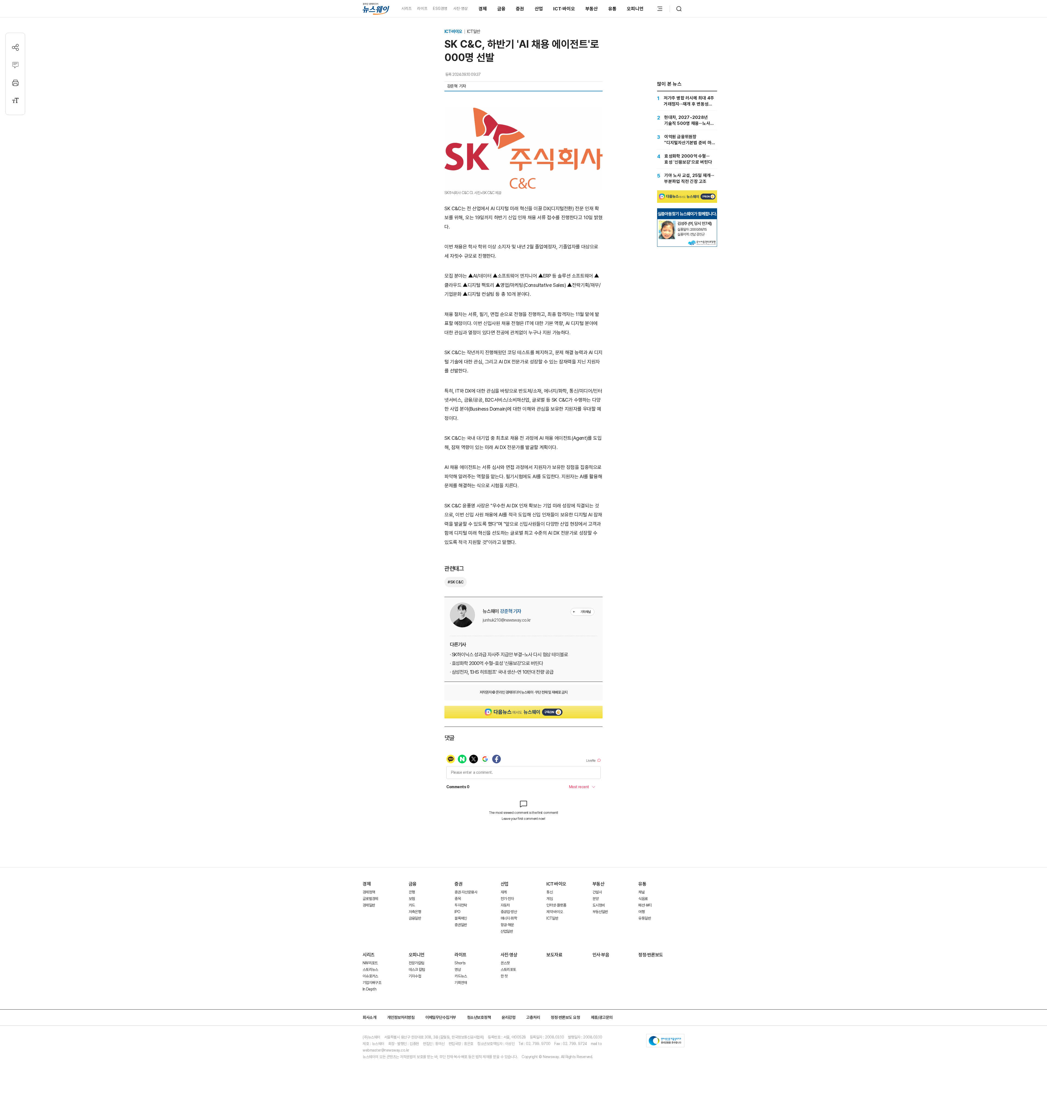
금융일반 (415, 918)
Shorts (460, 963)
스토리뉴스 (370, 969)
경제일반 (369, 905)
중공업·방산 (509, 912)
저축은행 (415, 912)
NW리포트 (370, 963)
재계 (504, 892)
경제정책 (369, 892)
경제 (483, 8)
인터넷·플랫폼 (556, 905)
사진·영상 (460, 8)
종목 (458, 898)
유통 (612, 8)
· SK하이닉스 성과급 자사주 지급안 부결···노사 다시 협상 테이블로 (509, 654)
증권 (520, 8)
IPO (457, 912)
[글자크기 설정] (15, 100)
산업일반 (507, 931)
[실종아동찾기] (667, 223)
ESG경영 (440, 8)
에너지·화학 (509, 918)
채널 (641, 892)
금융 (501, 8)
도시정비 (598, 905)
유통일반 (644, 918)
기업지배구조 (372, 982)
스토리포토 (508, 969)
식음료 (643, 898)
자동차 (505, 905)
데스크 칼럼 (417, 969)
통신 (549, 892)
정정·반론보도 (650, 955)
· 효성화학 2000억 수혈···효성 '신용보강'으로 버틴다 (496, 663)
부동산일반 (600, 912)
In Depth (369, 989)
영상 (458, 969)
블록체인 (461, 918)
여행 (641, 912)
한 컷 (504, 976)
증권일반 (461, 925)
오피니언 (635, 8)
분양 (595, 898)
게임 (549, 898)
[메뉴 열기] (659, 8)
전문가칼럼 (416, 963)
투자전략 (461, 905)
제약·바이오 (554, 912)
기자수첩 (415, 976)
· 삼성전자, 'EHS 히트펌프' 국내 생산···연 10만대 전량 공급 (501, 672)
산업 (539, 8)
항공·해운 (507, 925)
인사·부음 (600, 955)
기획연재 (461, 982)
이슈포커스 (370, 976)
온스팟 (505, 963)
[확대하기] (523, 112)
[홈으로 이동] (376, 8)
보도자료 (554, 955)
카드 (412, 905)
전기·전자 (507, 898)
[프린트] (15, 82)
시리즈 (406, 8)
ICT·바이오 (564, 8)
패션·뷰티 (645, 905)
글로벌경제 (370, 898)
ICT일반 (473, 31)
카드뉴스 (461, 976)
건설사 (597, 892)
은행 (412, 892)
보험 (412, 898)
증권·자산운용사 (466, 892)
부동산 (591, 8)
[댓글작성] (15, 65)
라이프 (422, 8)
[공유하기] (15, 47)
